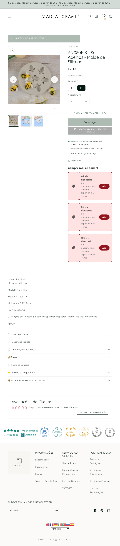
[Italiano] (60, 524)
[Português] (64, 524)
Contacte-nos (69, 463)
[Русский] (68, 524)
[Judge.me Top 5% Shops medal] (97, 432)
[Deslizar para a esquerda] (13, 79)
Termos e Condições (95, 461)
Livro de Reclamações (97, 490)
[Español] (72, 524)
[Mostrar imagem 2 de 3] (26, 121)
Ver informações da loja (84, 153)
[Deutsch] (56, 524)
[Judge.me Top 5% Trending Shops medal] (110, 432)
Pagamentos (42, 466)
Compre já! (90, 122)
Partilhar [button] (76, 160)
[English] (48, 524)
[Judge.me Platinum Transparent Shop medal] (57, 432)
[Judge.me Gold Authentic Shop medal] (71, 432)
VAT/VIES (67, 488)
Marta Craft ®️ (51, 540)
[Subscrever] (56, 510)
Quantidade (74, 95)
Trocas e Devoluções (46, 481)
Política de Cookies (100, 481)
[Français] (52, 524)
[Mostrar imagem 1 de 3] (13, 121)
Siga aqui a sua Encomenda (70, 472)
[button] (9, 16)
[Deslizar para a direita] (54, 79)
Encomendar (42, 459)
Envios (38, 474)
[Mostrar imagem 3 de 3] (38, 121)
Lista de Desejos (71, 481)
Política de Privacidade (96, 472)
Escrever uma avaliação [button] (92, 411)
